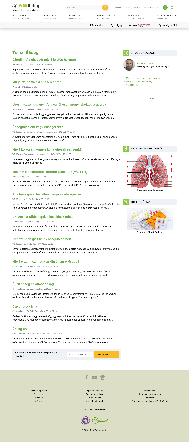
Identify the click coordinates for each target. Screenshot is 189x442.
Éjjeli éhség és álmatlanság (33, 284)
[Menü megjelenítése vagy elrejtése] (172, 7)
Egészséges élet (167, 25)
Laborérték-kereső (150, 7)
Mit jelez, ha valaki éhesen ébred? (37, 82)
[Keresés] (105, 7)
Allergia (133, 25)
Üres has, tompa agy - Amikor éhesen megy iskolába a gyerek (59, 104)
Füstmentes (96, 25)
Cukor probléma (24, 306)
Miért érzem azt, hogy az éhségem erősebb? (45, 261)
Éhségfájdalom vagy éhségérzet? (37, 127)
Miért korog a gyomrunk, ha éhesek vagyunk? (47, 149)
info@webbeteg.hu (98, 409)
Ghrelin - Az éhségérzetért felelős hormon (44, 59)
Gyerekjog (116, 25)
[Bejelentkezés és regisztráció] (165, 7)
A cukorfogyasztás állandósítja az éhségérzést (47, 194)
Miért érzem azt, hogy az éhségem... (144, 78)
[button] (21, 17)
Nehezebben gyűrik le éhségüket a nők (41, 239)
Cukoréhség (132, 85)
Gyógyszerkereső (133, 7)
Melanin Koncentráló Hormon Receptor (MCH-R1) (49, 172)
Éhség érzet (21, 329)
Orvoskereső (119, 7)
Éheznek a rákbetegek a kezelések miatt (42, 217)
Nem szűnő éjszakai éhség (139, 81)
